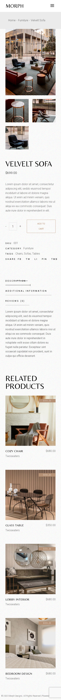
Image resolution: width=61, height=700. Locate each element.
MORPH (15, 6)
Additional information (26, 291)
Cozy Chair (14, 451)
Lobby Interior (17, 599)
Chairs (19, 253)
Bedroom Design (18, 673)
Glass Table (14, 525)
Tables (36, 253)
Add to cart (41, 226)
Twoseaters (12, 456)
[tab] (17, 281)
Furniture (28, 248)
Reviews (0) (15, 301)
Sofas (27, 253)
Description (15, 281)
